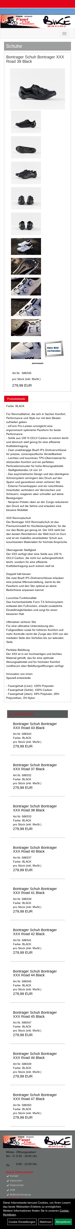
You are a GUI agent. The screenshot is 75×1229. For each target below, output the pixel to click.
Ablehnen (46, 1221)
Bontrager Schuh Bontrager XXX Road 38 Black (35, 808)
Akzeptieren (63, 1221)
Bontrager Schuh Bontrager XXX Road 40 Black (35, 850)
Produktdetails (16, 398)
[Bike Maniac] (36, 21)
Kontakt (14, 1176)
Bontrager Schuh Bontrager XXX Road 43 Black (35, 726)
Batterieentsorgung (20, 1194)
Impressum (16, 1180)
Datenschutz (17, 1185)
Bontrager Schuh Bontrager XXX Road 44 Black (35, 973)
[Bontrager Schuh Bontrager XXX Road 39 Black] (37, 89)
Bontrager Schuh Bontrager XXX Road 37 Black (35, 767)
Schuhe (14, 46)
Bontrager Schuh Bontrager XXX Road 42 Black (35, 932)
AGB (12, 1190)
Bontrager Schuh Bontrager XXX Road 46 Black (35, 1056)
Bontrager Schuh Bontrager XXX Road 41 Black (35, 891)
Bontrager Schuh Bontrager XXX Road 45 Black (35, 1015)
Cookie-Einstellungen (22, 1221)
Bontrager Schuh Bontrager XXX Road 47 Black (35, 1097)
